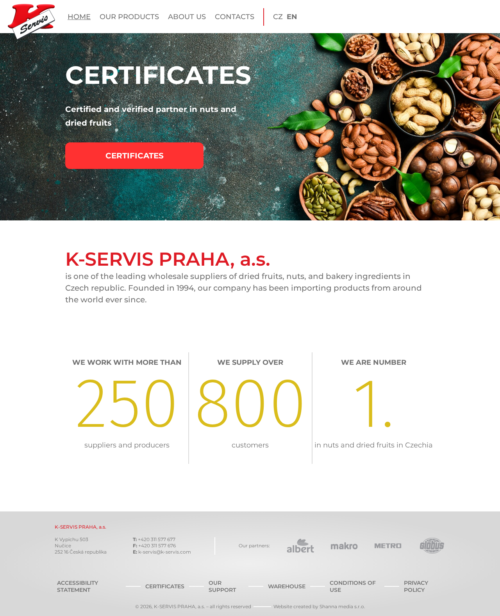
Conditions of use (353, 586)
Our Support (222, 586)
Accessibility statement (77, 586)
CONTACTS (234, 16)
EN (292, 16)
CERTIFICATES (134, 155)
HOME (79, 16)
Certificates (164, 586)
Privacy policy (416, 586)
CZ (278, 16)
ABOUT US (187, 16)
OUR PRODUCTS (129, 16)
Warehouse (286, 586)
